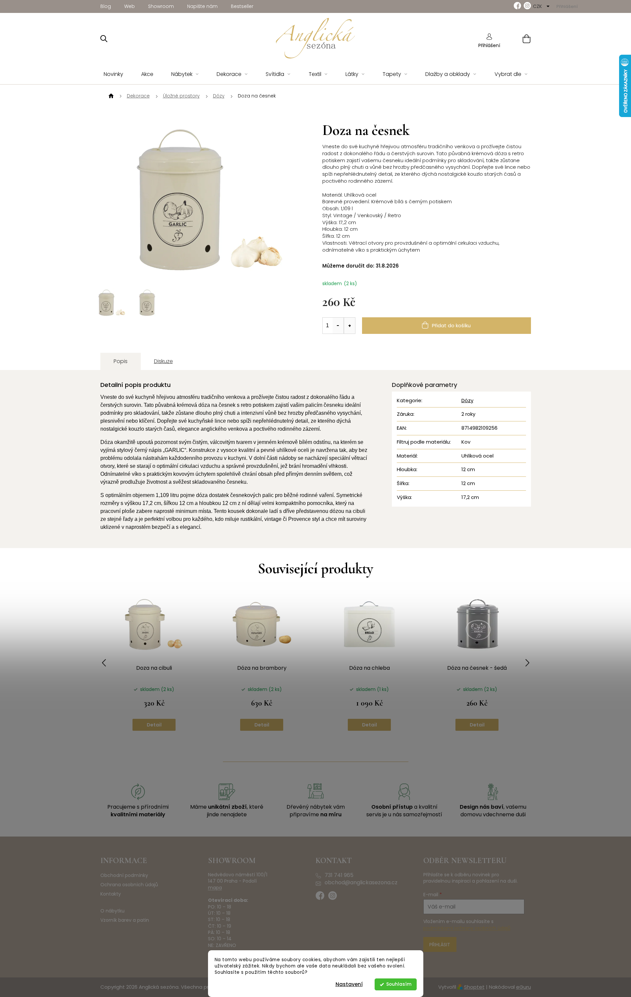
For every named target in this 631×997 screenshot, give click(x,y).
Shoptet (474, 986)
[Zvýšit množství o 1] (349, 325)
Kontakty (110, 894)
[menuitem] (113, 74)
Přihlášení (489, 45)
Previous (104, 663)
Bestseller (242, 6)
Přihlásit (439, 944)
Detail (154, 724)
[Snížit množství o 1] (338, 325)
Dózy (467, 400)
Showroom (161, 6)
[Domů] (110, 96)
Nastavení (349, 984)
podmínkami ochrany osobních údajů (466, 928)
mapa (215, 888)
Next (527, 663)
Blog (105, 6)
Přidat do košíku (451, 325)
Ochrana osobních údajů (129, 885)
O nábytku (112, 911)
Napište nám (202, 6)
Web (129, 6)
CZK (538, 6)
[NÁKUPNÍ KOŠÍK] (518, 38)
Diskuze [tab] (163, 361)
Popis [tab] (121, 361)
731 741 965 (339, 875)
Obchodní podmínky (124, 875)
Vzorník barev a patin (124, 920)
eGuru (523, 986)
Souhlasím (398, 984)
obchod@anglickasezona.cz (361, 882)
